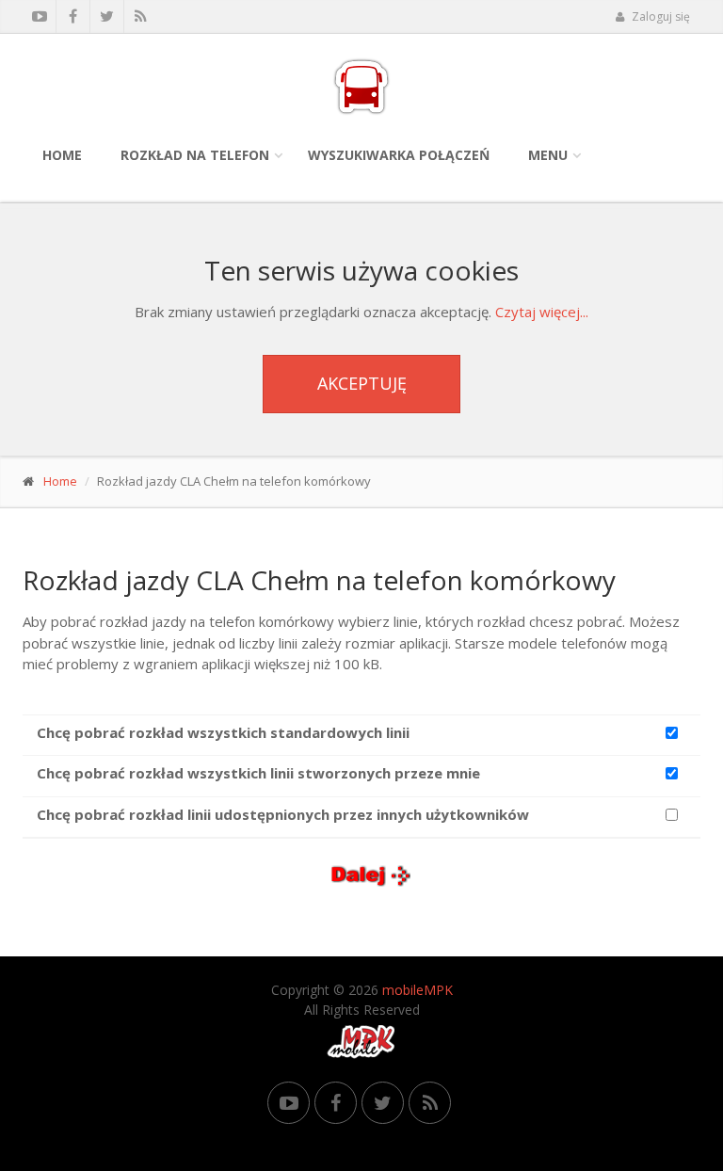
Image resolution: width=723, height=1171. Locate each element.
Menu (548, 155)
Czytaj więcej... (541, 311)
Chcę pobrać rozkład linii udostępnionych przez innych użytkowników (283, 814)
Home (62, 155)
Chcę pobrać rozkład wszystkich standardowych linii (223, 732)
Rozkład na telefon (194, 155)
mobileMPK (417, 990)
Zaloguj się (659, 16)
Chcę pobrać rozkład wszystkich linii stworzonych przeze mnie (258, 772)
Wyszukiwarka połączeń (399, 155)
